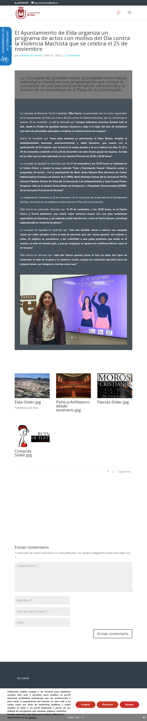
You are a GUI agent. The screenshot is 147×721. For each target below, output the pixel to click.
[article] (112, 633)
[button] (129, 15)
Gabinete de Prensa (30, 55)
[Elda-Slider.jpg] (32, 398)
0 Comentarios (72, 55)
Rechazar (107, 704)
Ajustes (129, 704)
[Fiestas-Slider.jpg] (114, 398)
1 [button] (108, 471)
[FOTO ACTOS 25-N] (73, 344)
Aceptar (85, 704)
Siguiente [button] (124, 471)
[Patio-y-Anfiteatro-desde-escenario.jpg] (73, 398)
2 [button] (113, 471)
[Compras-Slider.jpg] (32, 447)
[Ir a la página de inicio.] (27, 12)
